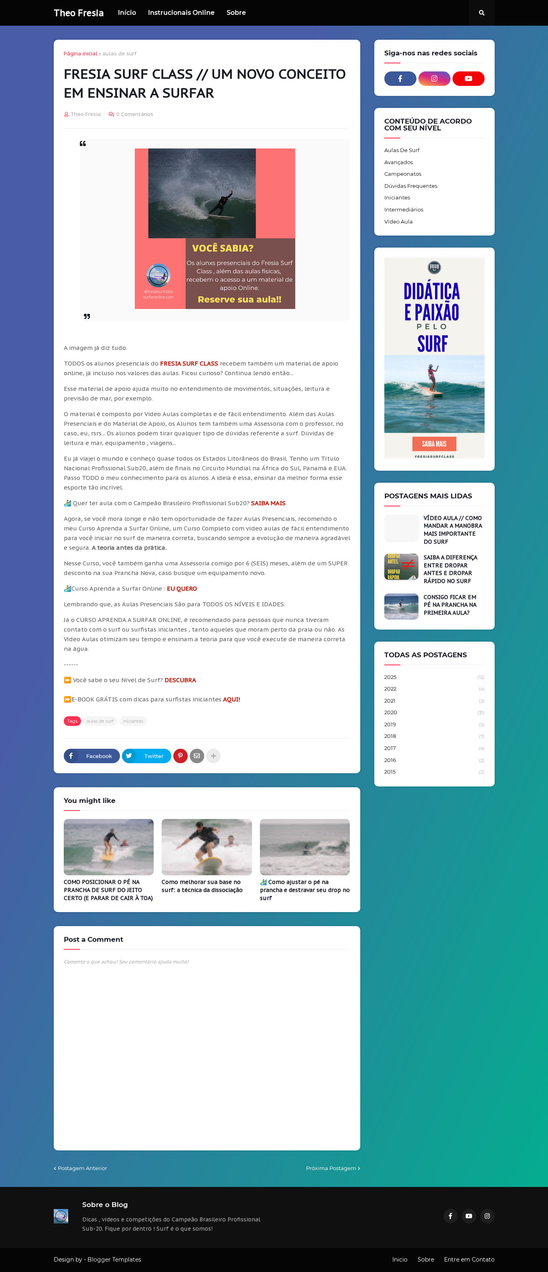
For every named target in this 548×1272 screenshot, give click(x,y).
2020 (434, 712)
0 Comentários (134, 114)
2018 (434, 736)
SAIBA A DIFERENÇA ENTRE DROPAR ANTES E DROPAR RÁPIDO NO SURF (450, 569)
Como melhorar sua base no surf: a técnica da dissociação (202, 886)
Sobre (426, 1259)
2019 (434, 724)
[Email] (197, 756)
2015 (434, 771)
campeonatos (402, 174)
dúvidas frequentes (410, 186)
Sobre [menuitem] (236, 12)
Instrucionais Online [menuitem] (181, 12)
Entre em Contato (469, 1259)
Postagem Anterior (82, 1168)
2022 (434, 688)
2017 (434, 748)
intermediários (403, 209)
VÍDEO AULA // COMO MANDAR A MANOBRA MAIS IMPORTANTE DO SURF (453, 529)
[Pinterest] (180, 756)
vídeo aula (398, 221)
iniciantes (133, 721)
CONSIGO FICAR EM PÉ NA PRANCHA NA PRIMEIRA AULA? (450, 604)
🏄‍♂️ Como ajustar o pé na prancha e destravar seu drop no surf (305, 889)
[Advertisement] (434, 919)
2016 (434, 760)
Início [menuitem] (127, 12)
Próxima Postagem (331, 1168)
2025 (434, 677)
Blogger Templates (114, 1259)
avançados (398, 162)
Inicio (400, 1259)
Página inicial (80, 53)
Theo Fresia (79, 12)
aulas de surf (119, 53)
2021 (434, 700)
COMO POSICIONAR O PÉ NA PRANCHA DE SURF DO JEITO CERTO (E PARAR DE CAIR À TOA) (108, 889)
